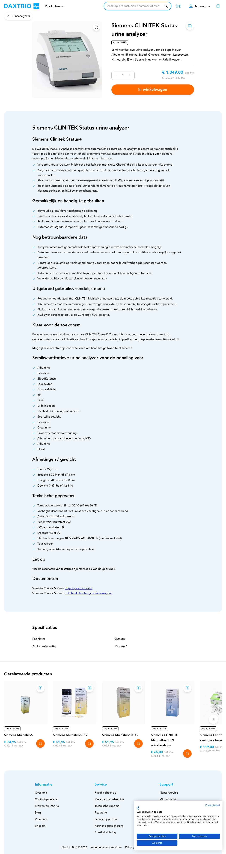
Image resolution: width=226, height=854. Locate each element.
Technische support (107, 806)
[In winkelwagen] (40, 743)
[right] (213, 719)
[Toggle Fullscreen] (96, 27)
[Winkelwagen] (218, 6)
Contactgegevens (46, 799)
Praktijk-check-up (105, 792)
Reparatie (101, 812)
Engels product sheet (78, 588)
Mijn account (167, 799)
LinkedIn (40, 826)
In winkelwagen (152, 90)
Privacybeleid (212, 805)
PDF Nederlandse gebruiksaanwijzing (88, 593)
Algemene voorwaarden (106, 847)
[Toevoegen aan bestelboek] (190, 25)
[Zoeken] (166, 6)
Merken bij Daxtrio (47, 806)
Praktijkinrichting (105, 832)
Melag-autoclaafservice (109, 799)
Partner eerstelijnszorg (109, 826)
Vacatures (41, 819)
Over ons (41, 792)
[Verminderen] (116, 75)
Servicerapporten (106, 819)
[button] (49, 785)
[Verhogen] (130, 75)
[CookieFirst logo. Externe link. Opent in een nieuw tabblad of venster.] (138, 808)
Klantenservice (168, 792)
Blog (38, 812)
